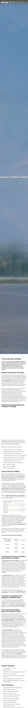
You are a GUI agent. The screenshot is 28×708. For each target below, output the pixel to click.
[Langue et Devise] (19, 2)
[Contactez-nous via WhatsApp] (13, 2)
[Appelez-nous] (16, 2)
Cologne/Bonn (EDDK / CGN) (14, 510)
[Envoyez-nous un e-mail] (9, 2)
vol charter (4, 496)
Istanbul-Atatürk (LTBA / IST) (14, 505)
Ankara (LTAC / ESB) (12, 504)
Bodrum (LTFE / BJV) (12, 509)
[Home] (4, 2)
